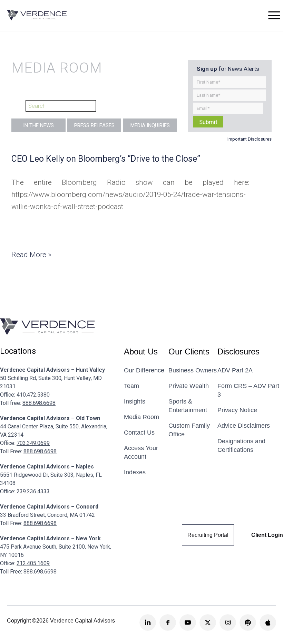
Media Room (141, 417)
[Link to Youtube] (187, 622)
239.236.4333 (33, 491)
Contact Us (139, 432)
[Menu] (274, 15)
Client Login (267, 535)
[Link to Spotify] (248, 622)
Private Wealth (188, 385)
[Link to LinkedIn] (147, 622)
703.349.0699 (33, 443)
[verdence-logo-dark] (37, 15)
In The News (38, 125)
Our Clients (188, 352)
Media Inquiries (150, 125)
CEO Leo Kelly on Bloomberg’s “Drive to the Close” (105, 159)
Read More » (31, 254)
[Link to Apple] (268, 622)
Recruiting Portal (207, 535)
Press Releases (94, 125)
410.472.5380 (33, 394)
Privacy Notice (237, 410)
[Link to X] (207, 622)
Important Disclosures (249, 139)
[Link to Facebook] (167, 622)
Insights (134, 401)
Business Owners (192, 370)
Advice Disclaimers (243, 425)
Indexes (135, 472)
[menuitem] (274, 15)
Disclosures (238, 352)
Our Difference (144, 370)
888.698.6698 (39, 403)
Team (131, 385)
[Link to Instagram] (227, 622)
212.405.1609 (33, 563)
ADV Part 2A (235, 370)
